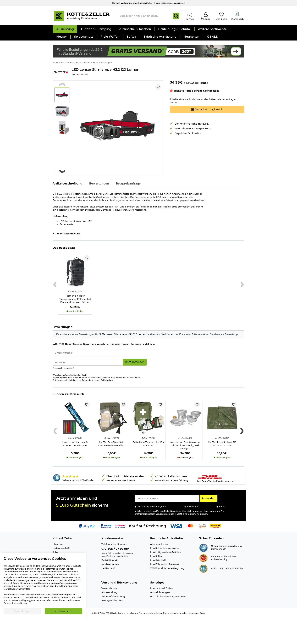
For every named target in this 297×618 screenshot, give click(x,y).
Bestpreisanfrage (128, 183)
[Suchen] (176, 16)
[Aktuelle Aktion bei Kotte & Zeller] (148, 50)
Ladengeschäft (61, 548)
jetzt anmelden (135, 361)
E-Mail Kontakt (109, 560)
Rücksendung (109, 592)
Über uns (58, 544)
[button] (65, 29)
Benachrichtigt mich (208, 109)
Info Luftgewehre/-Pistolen (165, 552)
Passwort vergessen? (63, 368)
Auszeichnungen (160, 592)
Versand (204, 83)
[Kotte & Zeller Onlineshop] (81, 15)
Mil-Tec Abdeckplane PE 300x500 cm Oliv (222, 444)
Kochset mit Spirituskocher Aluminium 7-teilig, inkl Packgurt (185, 445)
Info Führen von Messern (164, 564)
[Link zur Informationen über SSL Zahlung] (203, 568)
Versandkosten (109, 588)
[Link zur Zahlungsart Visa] (176, 525)
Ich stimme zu (63, 611)
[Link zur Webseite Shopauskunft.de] (203, 547)
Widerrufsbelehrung (113, 596)
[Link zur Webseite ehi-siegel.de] (203, 558)
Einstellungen (22, 611)
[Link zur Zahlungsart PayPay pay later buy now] (106, 525)
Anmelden (209, 498)
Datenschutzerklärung (15, 603)
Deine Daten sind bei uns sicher (227, 568)
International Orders (161, 588)
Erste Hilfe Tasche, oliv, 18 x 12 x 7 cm (148, 444)
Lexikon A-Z (108, 568)
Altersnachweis (159, 544)
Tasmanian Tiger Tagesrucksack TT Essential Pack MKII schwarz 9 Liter (75, 298)
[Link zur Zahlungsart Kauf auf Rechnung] (147, 525)
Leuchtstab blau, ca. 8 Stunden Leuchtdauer (74, 444)
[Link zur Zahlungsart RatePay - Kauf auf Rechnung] (120, 525)
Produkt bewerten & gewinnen (168, 596)
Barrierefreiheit (110, 564)
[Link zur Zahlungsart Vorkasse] (202, 525)
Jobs (55, 552)
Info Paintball (158, 560)
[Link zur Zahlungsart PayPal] (86, 525)
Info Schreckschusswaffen (165, 548)
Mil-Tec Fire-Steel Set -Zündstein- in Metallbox (111, 444)
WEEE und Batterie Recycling (167, 568)
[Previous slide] (62, 84)
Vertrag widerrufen (112, 600)
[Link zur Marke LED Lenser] (60, 72)
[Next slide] (62, 171)
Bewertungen (99, 183)
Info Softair (156, 556)
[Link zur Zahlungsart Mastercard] (190, 525)
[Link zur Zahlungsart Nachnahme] (215, 525)
